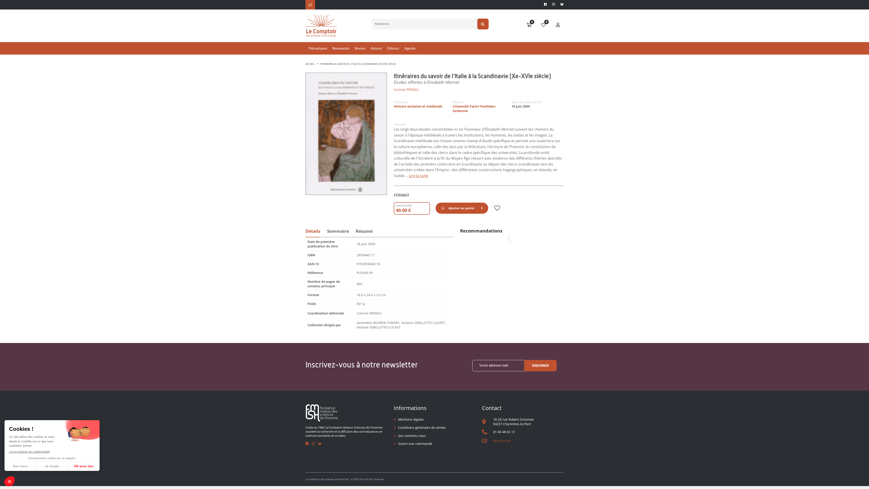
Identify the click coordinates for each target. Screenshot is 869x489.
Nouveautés (340, 48)
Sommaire (338, 231)
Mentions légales (411, 419)
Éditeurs (393, 48)
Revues (360, 48)
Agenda (409, 48)
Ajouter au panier (461, 208)
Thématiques (317, 48)
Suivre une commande (415, 443)
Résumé (364, 231)
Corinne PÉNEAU (406, 89)
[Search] (483, 24)
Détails (313, 231)
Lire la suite (418, 175)
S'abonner (540, 365)
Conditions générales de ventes (422, 427)
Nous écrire (502, 441)
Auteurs (376, 48)
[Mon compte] (558, 25)
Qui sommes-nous (412, 436)
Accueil (310, 63)
